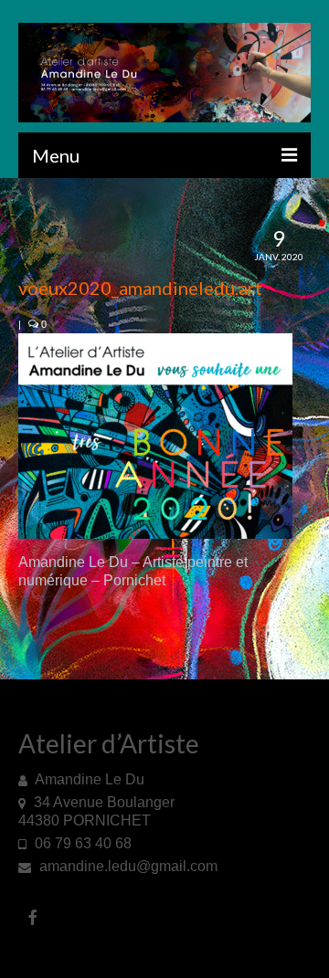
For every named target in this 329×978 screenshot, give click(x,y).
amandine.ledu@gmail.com (127, 866)
